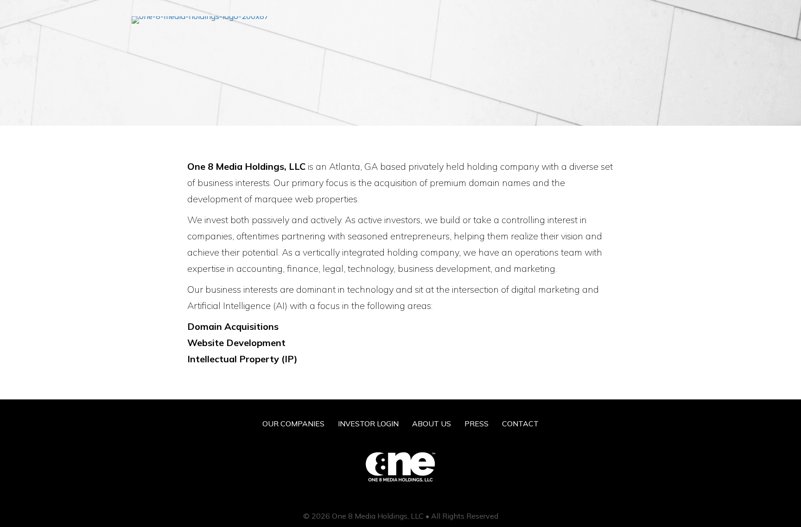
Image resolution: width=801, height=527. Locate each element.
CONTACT (520, 423)
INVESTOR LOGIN (368, 423)
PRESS (476, 423)
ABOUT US (431, 423)
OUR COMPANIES (293, 423)
